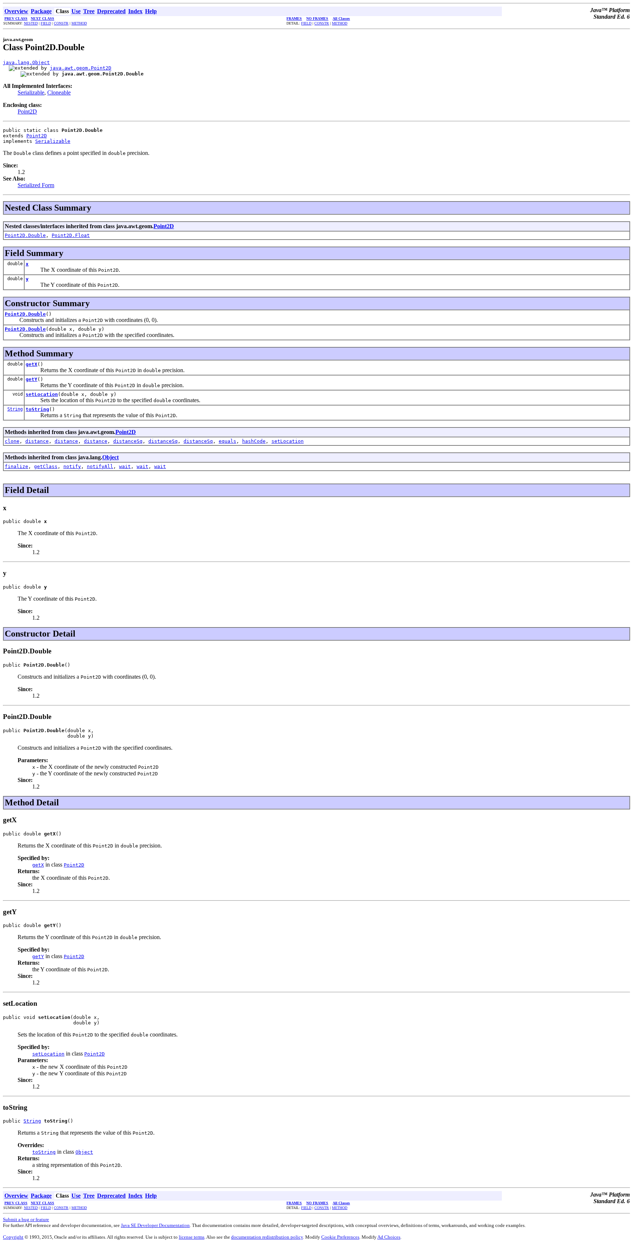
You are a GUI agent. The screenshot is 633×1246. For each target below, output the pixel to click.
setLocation (42, 394)
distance (37, 441)
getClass (46, 466)
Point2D (27, 111)
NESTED (31, 23)
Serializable (31, 92)
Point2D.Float (71, 235)
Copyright (13, 1237)
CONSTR (61, 23)
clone (12, 441)
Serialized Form (36, 185)
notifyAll (100, 466)
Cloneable (59, 92)
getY (31, 379)
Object (110, 457)
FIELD (46, 23)
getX (31, 364)
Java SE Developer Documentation (155, 1225)
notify (72, 466)
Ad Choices (388, 1237)
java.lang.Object (26, 62)
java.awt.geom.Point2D (80, 68)
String (15, 409)
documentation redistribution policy (267, 1237)
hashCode (254, 441)
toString (37, 409)
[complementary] (340, 1237)
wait (125, 466)
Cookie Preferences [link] (340, 1237)
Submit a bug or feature (26, 1219)
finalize (16, 466)
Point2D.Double (25, 235)
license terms (191, 1237)
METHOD (79, 23)
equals (227, 441)
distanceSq (127, 441)
